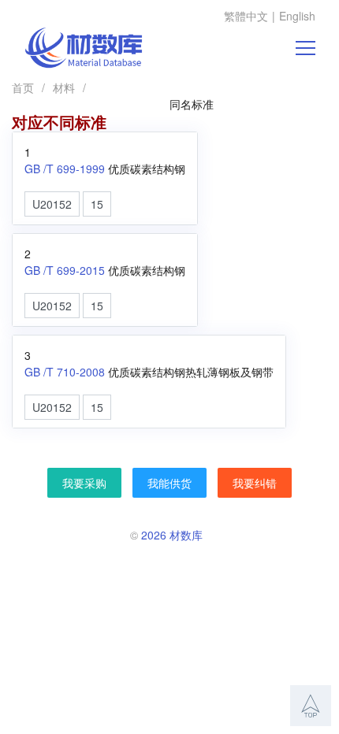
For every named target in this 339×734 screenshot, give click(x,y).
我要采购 (84, 483)
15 (97, 204)
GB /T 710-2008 (64, 372)
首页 (23, 87)
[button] (310, 705)
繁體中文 (246, 16)
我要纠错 (255, 483)
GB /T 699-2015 (64, 270)
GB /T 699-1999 (64, 168)
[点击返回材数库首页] (83, 48)
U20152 (52, 204)
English (297, 16)
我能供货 (169, 483)
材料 (64, 87)
